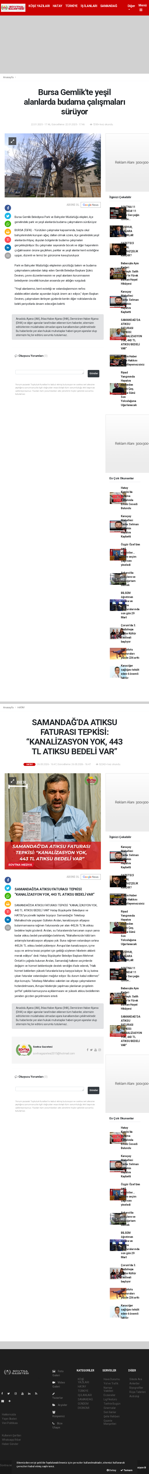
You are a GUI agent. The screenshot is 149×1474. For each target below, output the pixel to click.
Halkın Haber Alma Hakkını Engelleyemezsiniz (133, 360)
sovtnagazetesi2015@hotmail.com (54, 1053)
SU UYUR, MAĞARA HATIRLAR (127, 231)
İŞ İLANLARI (89, 6)
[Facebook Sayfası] (3, 1393)
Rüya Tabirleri (137, 1392)
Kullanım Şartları (11, 1435)
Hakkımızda (9, 1414)
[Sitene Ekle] (11, 1401)
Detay (112, 1470)
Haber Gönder (10, 1443)
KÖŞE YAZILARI (39, 6)
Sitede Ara (135, 1379)
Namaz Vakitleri (108, 1389)
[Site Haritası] (4, 1401)
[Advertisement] (74, 44)
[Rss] (37, 1393)
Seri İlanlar (110, 1412)
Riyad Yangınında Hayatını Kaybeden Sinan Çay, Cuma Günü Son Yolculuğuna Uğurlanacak (129, 389)
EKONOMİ (83, 1407)
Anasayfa (8, 77)
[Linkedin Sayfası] (31, 1393)
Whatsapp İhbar (11, 1439)
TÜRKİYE (71, 6)
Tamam (128, 1470)
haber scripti (7, 1469)
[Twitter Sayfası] (10, 1393)
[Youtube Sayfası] (24, 1393)
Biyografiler (136, 1387)
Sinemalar (110, 1407)
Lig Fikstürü (110, 1399)
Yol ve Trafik (111, 1383)
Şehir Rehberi (112, 1416)
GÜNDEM (83, 1403)
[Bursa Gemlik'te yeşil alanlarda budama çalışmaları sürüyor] (53, 165)
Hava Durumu (112, 1379)
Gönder (93, 373)
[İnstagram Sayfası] (17, 1393)
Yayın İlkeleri (9, 1418)
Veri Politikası (10, 1423)
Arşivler (62, 1405)
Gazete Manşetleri (110, 1422)
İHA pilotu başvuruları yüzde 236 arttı (130, 653)
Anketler (134, 1383)
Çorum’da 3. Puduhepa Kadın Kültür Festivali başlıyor (128, 633)
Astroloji (134, 1396)
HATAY (57, 6)
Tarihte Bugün (112, 1403)
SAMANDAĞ (108, 6)
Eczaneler (109, 1395)
